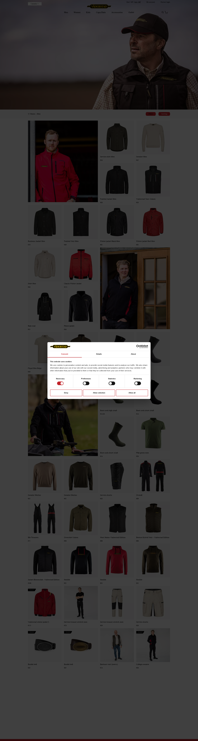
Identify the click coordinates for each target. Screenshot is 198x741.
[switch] (86, 383)
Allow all (132, 393)
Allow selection (99, 393)
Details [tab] (99, 354)
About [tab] (133, 354)
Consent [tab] (64, 354)
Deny (66, 393)
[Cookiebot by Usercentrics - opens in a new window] (138, 346)
